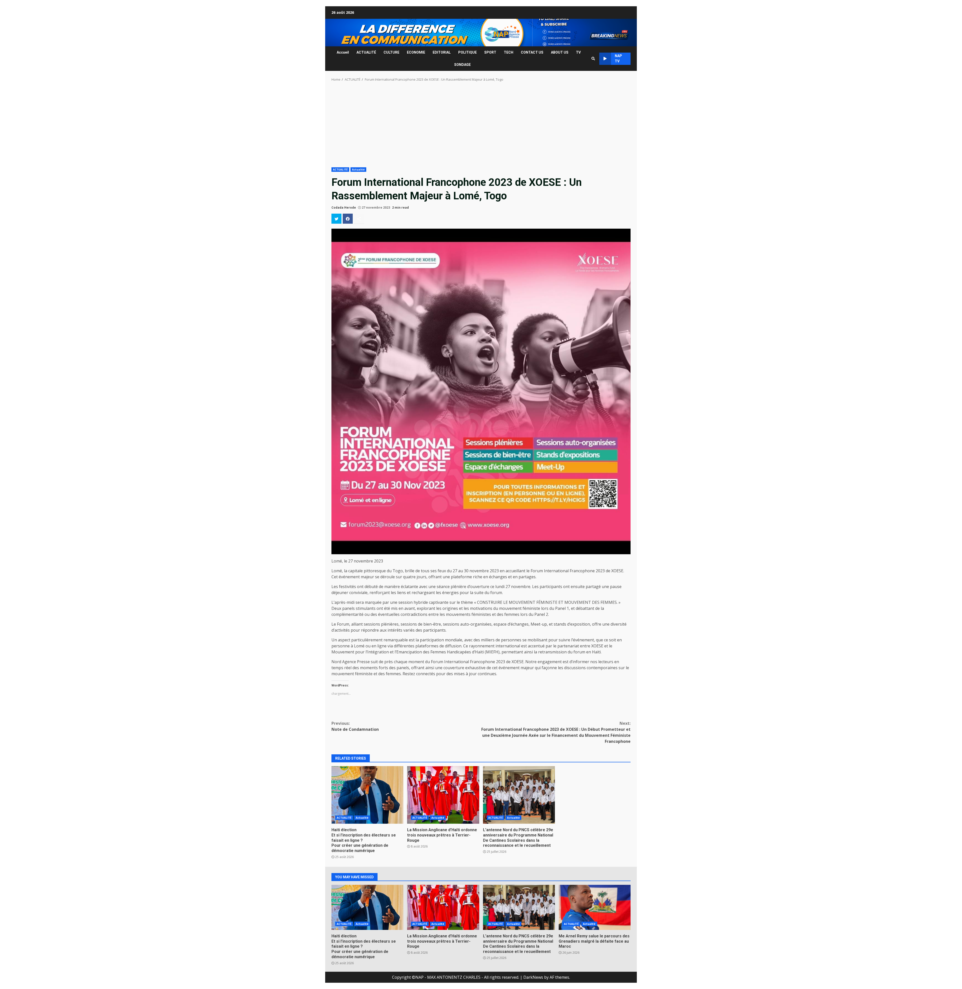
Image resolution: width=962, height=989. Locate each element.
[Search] (593, 58)
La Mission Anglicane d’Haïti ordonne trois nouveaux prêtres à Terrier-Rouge (443, 795)
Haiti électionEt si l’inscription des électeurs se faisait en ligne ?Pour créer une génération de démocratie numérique (367, 795)
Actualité (358, 169)
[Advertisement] (481, 126)
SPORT (490, 52)
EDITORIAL (442, 52)
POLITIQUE (467, 52)
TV (578, 52)
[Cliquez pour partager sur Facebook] (348, 219)
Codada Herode (343, 207)
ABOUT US (559, 52)
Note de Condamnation (355, 726)
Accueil (343, 52)
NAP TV (618, 58)
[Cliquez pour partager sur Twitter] (336, 219)
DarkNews (533, 977)
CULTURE (391, 52)
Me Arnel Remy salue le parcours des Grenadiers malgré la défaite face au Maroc (595, 907)
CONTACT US (532, 52)
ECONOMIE (416, 52)
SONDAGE (462, 65)
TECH (508, 52)
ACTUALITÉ (366, 52)
